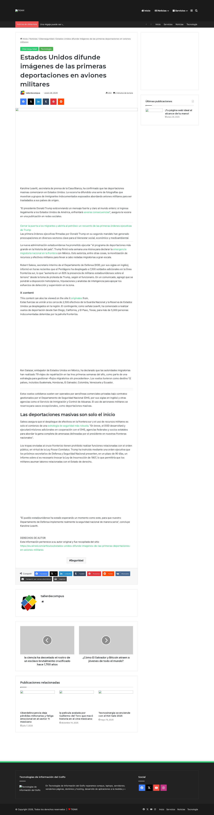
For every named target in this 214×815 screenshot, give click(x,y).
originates (76, 298)
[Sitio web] (42, 602)
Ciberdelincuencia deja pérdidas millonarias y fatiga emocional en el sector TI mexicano (36, 717)
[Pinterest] (53, 102)
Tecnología (192, 24)
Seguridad (77, 560)
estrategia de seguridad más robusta (68, 425)
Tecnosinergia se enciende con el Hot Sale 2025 (114, 714)
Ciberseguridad (46, 38)
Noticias (162, 10)
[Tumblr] (46, 102)
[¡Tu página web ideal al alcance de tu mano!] (154, 114)
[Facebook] (23, 102)
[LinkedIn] (38, 102)
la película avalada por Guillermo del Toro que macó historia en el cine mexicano (76, 715)
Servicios (180, 10)
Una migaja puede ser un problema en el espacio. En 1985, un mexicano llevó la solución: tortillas (87, 24)
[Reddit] (61, 102)
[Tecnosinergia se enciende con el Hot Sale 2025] (116, 700)
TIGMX (74, 809)
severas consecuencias (97, 212)
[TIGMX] (19, 10)
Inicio (147, 10)
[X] (31, 102)
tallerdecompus (33, 93)
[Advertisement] (76, 343)
